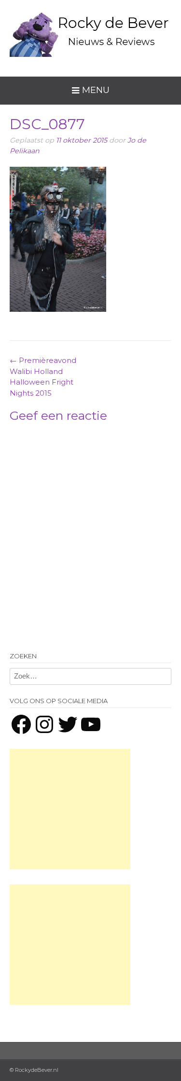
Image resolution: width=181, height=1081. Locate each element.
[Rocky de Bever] (90, 31)
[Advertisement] (70, 809)
